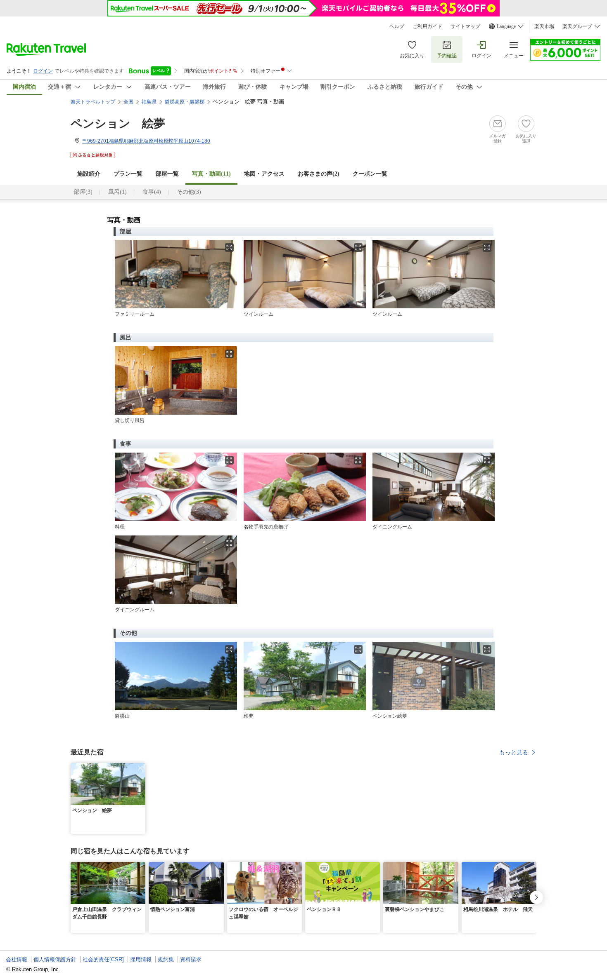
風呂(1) (117, 192)
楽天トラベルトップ (93, 102)
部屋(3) (83, 192)
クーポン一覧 (370, 174)
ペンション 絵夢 (118, 123)
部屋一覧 (167, 174)
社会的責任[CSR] (103, 959)
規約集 (166, 959)
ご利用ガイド (427, 26)
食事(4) (151, 192)
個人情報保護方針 (54, 959)
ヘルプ (396, 26)
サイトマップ (465, 26)
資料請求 (191, 959)
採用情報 (141, 959)
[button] (140, 768)
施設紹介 (88, 174)
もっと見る (513, 752)
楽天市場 (544, 26)
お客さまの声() (318, 174)
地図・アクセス (264, 174)
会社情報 (16, 959)
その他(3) (189, 192)
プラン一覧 (128, 174)
